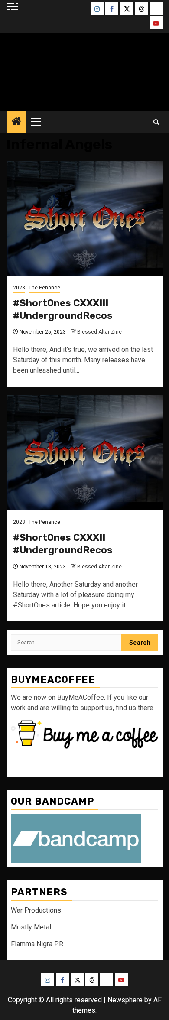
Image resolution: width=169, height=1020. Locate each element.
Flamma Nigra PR (37, 944)
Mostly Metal (31, 927)
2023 (19, 288)
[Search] (156, 122)
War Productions (36, 910)
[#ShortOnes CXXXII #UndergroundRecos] (84, 452)
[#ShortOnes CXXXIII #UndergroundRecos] (84, 218)
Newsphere (125, 1000)
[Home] (16, 122)
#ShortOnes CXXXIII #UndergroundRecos (63, 309)
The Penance (44, 288)
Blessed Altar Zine (99, 332)
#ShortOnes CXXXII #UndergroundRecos (63, 544)
